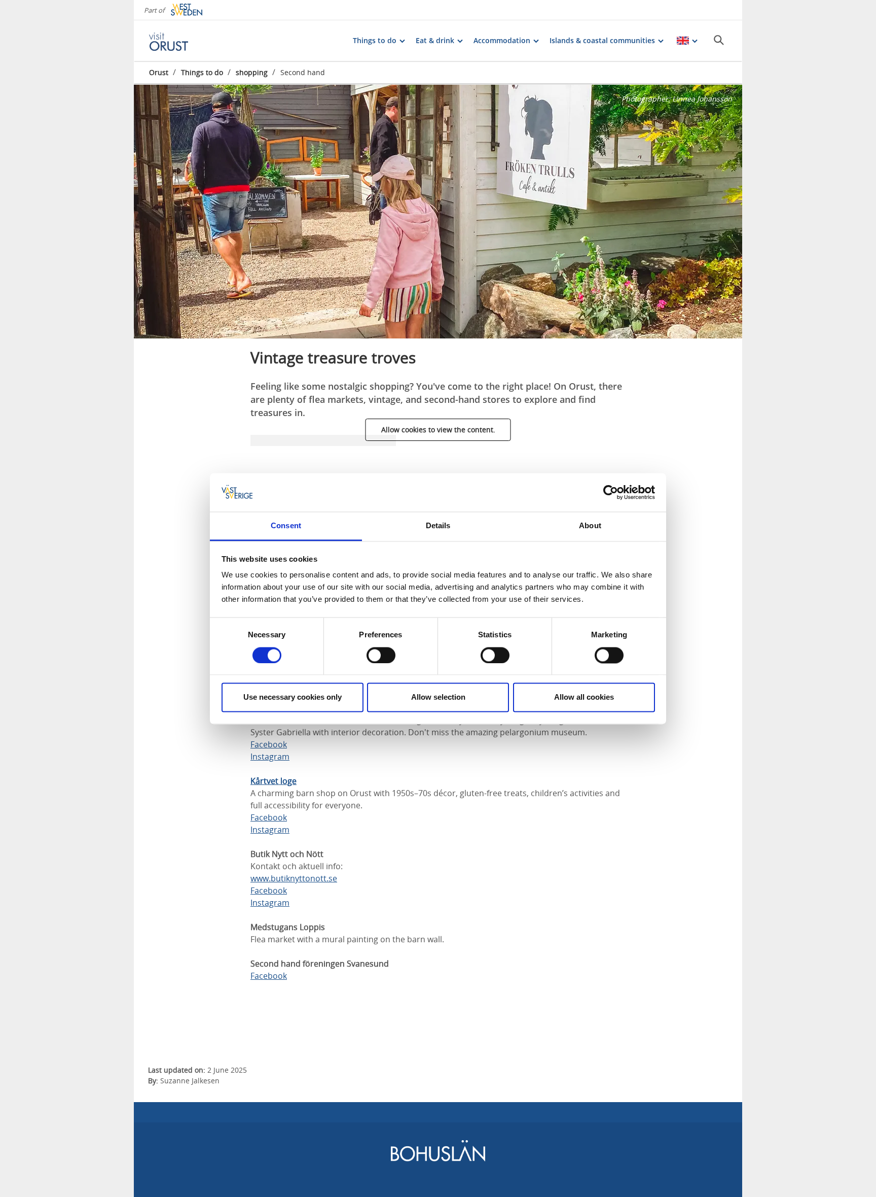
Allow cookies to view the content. (438, 429)
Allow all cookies (584, 697)
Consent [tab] (286, 526)
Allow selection (438, 697)
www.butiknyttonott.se (293, 878)
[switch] (381, 655)
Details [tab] (438, 526)
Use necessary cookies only (292, 697)
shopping (252, 72)
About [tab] (590, 526)
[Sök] (719, 40)
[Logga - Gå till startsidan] (184, 40)
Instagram (269, 756)
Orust (158, 72)
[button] (438, 211)
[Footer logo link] (438, 1159)
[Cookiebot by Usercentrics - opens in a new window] (610, 492)
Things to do (202, 72)
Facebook (268, 744)
